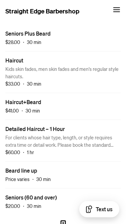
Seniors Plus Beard (28, 33)
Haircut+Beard (23, 101)
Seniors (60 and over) (31, 197)
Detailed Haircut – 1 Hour (35, 128)
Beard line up (21, 170)
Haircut (14, 60)
